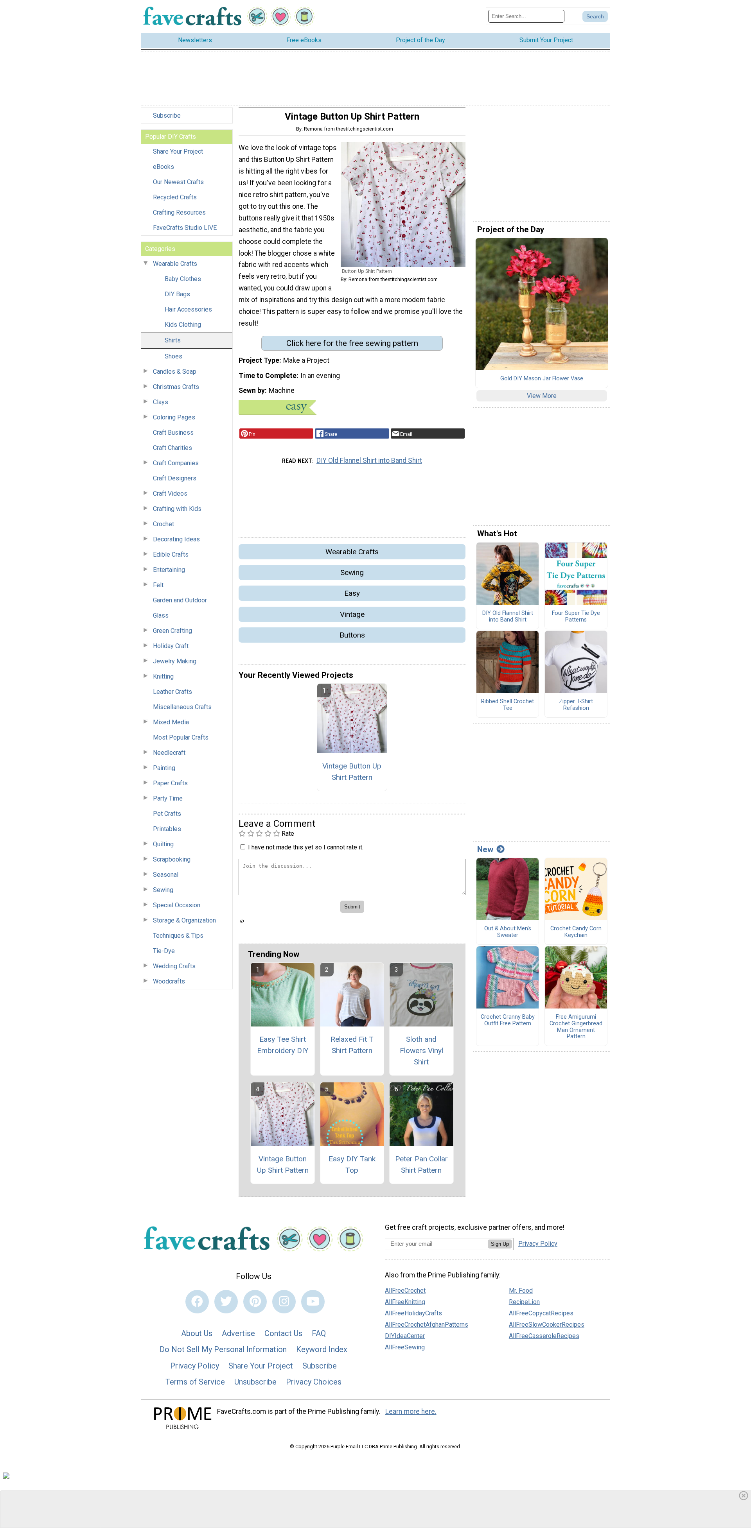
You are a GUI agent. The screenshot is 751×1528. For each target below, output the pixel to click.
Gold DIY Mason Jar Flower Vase (541, 379)
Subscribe (167, 115)
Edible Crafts (171, 554)
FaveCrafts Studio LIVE (185, 227)
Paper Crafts (170, 783)
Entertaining (169, 569)
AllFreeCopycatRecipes (541, 1313)
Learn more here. (411, 1411)
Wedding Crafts (174, 966)
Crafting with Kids (177, 508)
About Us (196, 1333)
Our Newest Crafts (178, 182)
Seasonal (165, 874)
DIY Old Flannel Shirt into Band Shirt (369, 460)
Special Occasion (176, 905)
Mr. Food (521, 1290)
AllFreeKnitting (405, 1302)
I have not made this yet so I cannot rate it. (305, 847)
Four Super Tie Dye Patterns (576, 616)
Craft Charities (172, 447)
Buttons (352, 635)
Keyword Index (321, 1349)
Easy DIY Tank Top (352, 1164)
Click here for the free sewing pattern (352, 343)
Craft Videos (170, 493)
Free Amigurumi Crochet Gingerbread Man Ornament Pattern (576, 1027)
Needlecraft (169, 752)
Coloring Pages (174, 417)
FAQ (319, 1333)
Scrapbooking (171, 859)
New (485, 849)
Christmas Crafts (176, 387)
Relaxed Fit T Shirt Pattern (352, 1045)
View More (542, 395)
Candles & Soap (174, 371)
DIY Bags (177, 294)
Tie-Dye (164, 951)
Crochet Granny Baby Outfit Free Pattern (508, 1020)
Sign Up (500, 1244)
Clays (160, 402)
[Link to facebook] (197, 1301)
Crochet (163, 524)
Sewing (163, 890)
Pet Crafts (167, 813)
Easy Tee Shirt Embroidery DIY (283, 1045)
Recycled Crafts (175, 197)
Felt (158, 585)
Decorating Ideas (176, 539)
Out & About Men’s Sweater (507, 932)
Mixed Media (171, 722)
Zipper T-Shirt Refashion (576, 705)
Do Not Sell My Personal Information (223, 1349)
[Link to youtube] (313, 1301)
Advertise (238, 1333)
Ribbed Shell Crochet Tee (507, 705)
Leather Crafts (172, 691)
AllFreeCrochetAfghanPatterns (426, 1324)
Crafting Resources (179, 212)
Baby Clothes (183, 279)
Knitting (163, 676)
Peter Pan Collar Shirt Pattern (421, 1164)
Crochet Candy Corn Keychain (576, 932)
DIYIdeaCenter (405, 1336)
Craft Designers (174, 478)
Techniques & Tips (178, 935)
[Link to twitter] (226, 1301)
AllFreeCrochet (405, 1290)
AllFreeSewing (405, 1347)
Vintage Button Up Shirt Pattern (351, 771)
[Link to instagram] (284, 1301)
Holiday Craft (171, 646)
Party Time (168, 798)
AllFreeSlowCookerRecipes (546, 1324)
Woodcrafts (169, 981)
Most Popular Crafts (180, 737)
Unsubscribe (255, 1381)
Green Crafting (172, 630)
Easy (352, 593)
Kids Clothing (183, 324)
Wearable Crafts (175, 263)
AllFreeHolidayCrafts (413, 1313)
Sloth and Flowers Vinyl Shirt (421, 1050)
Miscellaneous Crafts (182, 707)
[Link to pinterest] (255, 1301)
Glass (161, 615)
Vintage (352, 614)
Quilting (163, 844)
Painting (164, 768)
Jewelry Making (174, 661)
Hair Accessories (188, 309)
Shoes (173, 356)
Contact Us (283, 1333)
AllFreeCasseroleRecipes (544, 1336)
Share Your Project (178, 151)
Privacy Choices (313, 1381)
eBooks (163, 166)
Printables (167, 829)
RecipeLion (524, 1302)
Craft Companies (176, 463)
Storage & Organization (184, 920)
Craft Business (173, 432)
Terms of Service (195, 1381)
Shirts (173, 340)
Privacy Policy (194, 1365)
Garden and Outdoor (180, 600)
